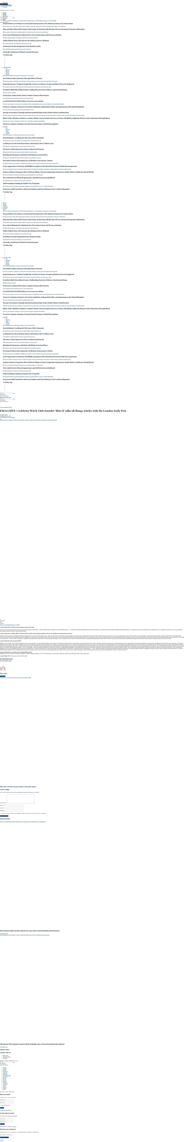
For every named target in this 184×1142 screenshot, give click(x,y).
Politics (5, 15)
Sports (7, 74)
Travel (7, 133)
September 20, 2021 (5, 416)
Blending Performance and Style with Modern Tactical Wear (25, 155)
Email (2, 808)
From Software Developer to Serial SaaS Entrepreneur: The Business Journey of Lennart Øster (38, 23)
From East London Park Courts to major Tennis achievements (26, 95)
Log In (14, 1126)
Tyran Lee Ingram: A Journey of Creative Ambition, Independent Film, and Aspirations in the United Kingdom (43, 107)
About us (5, 2)
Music (7, 72)
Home (4, 12)
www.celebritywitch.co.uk (6, 658)
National (5, 1074)
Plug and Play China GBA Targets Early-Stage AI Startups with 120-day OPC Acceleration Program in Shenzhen (44, 29)
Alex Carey (5, 414)
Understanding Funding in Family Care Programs (21, 183)
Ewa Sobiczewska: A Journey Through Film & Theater (22, 78)
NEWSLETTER (4, 4)
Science (5, 18)
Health (7, 132)
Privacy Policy (6, 1057)
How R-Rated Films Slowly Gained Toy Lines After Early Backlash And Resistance (30, 931)
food (7, 130)
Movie (7, 71)
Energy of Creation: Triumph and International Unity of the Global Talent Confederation (36, 112)
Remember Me (6, 1105)
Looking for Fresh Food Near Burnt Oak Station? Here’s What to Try (28, 143)
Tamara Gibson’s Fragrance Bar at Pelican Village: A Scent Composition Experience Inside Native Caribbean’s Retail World (48, 172)
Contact (5, 7)
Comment (3, 803)
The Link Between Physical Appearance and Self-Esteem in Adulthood (29, 177)
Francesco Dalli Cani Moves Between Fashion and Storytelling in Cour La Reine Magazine (36, 189)
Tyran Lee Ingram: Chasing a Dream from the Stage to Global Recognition (30, 124)
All (6, 68)
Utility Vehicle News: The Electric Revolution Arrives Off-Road (26, 40)
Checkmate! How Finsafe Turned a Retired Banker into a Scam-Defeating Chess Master (32, 1044)
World (4, 13)
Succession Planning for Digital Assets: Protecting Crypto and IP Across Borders (32, 35)
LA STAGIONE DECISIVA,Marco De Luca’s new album (23, 101)
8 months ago (4, 1047)
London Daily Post (6, 5)
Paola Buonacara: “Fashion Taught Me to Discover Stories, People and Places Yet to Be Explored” (38, 84)
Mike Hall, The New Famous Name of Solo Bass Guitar (18, 786)
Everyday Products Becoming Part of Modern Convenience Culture (28, 160)
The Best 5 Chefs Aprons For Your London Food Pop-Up (23, 149)
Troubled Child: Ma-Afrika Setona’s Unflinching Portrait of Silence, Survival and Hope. (35, 90)
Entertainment (7, 67)
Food (4, 1089)
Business (5, 16)
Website (2, 810)
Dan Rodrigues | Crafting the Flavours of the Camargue (23, 138)
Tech (4, 19)
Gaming (8, 70)
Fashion (8, 129)
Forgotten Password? (6, 1110)
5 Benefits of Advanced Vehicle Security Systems (20, 52)
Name (2, 805)
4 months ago (4, 933)
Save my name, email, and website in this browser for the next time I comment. (24, 813)
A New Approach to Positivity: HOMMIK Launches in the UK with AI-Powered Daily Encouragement (40, 166)
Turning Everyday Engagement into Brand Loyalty (22, 46)
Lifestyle (5, 126)
